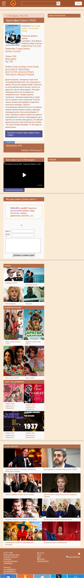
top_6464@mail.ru (10, 569)
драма (13, 59)
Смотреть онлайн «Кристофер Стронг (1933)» (23, 133)
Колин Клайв (33, 66)
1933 (21, 16)
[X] (59, 576)
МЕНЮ (3, 5)
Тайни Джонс (11, 74)
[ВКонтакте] (8, 576)
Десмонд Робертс (26, 72)
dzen (38, 557)
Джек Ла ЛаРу (11, 72)
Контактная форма (10, 573)
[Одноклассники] (25, 576)
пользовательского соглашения (11, 562)
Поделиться (10, 142)
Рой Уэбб (37, 46)
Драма (15, 16)
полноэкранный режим (14, 190)
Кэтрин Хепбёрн (19, 66)
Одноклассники (43, 561)
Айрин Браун (23, 69)
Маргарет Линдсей (26, 74)
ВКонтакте (41, 559)
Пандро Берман (23, 48)
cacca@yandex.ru (10, 571)
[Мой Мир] (75, 576)
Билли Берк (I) (11, 69)
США (10, 16)
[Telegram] (42, 576)
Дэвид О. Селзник (13, 51)
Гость (78, 3)
